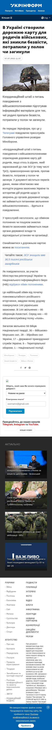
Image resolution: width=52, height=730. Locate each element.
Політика (10, 596)
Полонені (34, 355)
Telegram (8, 424)
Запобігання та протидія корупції (14, 674)
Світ (8, 609)
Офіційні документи (32, 631)
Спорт (9, 632)
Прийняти (26, 726)
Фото (29, 596)
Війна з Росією (27, 361)
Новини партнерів (31, 619)
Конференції (33, 625)
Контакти (10, 648)
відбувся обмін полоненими (26, 284)
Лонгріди (31, 614)
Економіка (11, 600)
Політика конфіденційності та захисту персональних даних (14, 685)
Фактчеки (10, 605)
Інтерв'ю (31, 591)
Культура (10, 623)
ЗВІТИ (9, 694)
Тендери (10, 669)
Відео (29, 600)
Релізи (29, 636)
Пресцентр (31, 11)
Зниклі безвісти (10, 361)
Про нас (10, 644)
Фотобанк (19, 11)
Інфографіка (32, 609)
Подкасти (31, 582)
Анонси (41, 11)
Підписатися (15, 411)
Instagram (19, 424)
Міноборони (9, 355)
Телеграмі (9, 133)
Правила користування (12, 663)
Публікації (31, 587)
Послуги (9, 11)
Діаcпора (10, 627)
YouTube (33, 424)
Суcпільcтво (12, 618)
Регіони (9, 614)
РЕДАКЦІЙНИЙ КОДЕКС (13, 699)
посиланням (21, 247)
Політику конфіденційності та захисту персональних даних (26, 717)
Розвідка (22, 355)
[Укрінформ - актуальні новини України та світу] (26, 5)
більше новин (26, 430)
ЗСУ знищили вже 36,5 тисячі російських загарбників (25, 259)
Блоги (29, 605)
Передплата (12, 653)
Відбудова (11, 591)
